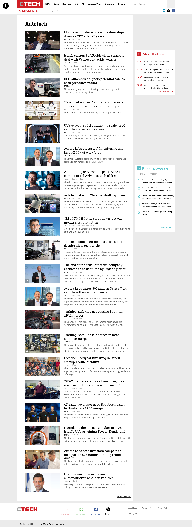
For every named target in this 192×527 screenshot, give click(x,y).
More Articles (124, 496)
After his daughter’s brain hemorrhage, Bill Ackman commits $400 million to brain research (158, 198)
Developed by (25, 524)
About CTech (132, 508)
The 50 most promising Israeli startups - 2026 (157, 213)
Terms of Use (147, 508)
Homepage (49, 11)
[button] (155, 130)
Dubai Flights (132, 514)
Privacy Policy (163, 508)
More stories (164, 91)
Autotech (60, 11)
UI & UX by (53, 524)
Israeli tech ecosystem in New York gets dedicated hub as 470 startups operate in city (156, 206)
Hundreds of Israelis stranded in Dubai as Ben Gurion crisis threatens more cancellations (157, 190)
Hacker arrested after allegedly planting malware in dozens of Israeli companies (157, 182)
